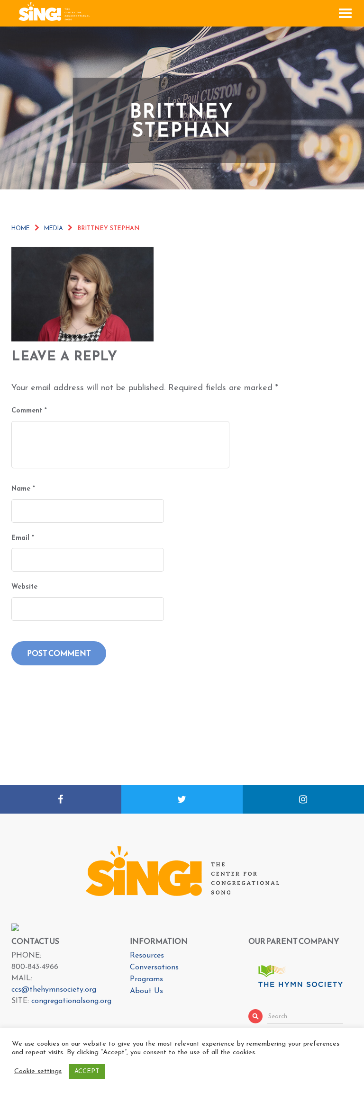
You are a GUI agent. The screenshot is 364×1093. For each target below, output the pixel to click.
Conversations (154, 967)
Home (20, 229)
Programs (146, 979)
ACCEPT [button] (86, 1071)
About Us (146, 991)
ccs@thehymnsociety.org (53, 990)
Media (53, 229)
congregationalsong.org (71, 1001)
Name (23, 489)
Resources (147, 955)
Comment (29, 410)
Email (22, 538)
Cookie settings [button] (38, 1071)
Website (24, 587)
